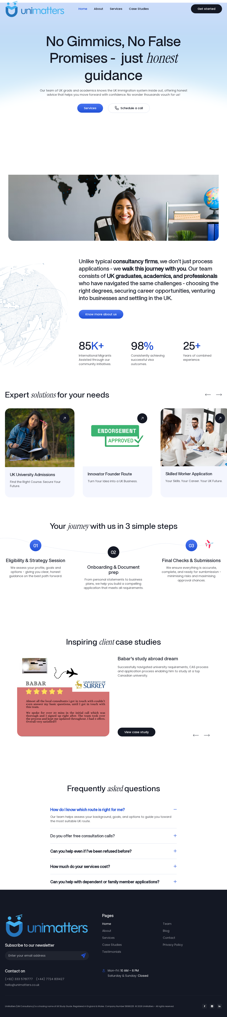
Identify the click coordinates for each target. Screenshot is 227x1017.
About (98, 9)
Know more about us (101, 314)
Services (116, 9)
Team (167, 924)
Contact (169, 938)
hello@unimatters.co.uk (22, 985)
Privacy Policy (173, 945)
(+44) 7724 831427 (50, 979)
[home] (38, 9)
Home (82, 9)
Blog (166, 931)
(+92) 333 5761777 (19, 979)
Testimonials (111, 952)
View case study (136, 732)
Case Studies (139, 9)
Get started (206, 9)
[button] (208, 395)
